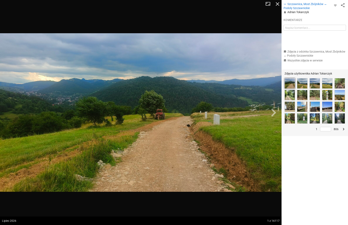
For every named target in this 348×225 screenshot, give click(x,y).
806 (336, 129)
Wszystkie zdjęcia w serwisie (305, 60)
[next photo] (273, 113)
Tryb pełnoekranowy (269, 4)
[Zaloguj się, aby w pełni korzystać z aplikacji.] (335, 5)
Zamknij (277, 4)
